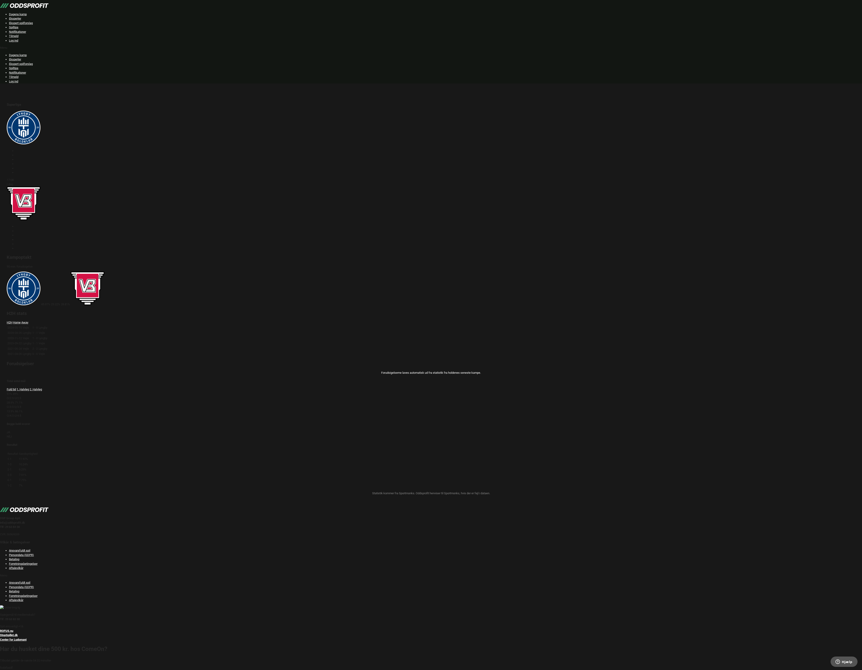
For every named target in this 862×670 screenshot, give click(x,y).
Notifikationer (17, 31)
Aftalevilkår (16, 568)
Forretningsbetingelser (23, 563)
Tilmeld (13, 36)
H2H (9, 322)
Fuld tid (11, 389)
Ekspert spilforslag (21, 23)
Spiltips (13, 27)
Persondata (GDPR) (21, 555)
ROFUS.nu (6, 631)
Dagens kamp (18, 14)
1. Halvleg (23, 389)
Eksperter (15, 18)
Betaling (14, 559)
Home (17, 322)
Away (24, 322)
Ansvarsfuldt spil (19, 550)
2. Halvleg (36, 389)
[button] (431, 48)
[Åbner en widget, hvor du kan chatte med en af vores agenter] (844, 662)
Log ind (13, 40)
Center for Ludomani (13, 639)
